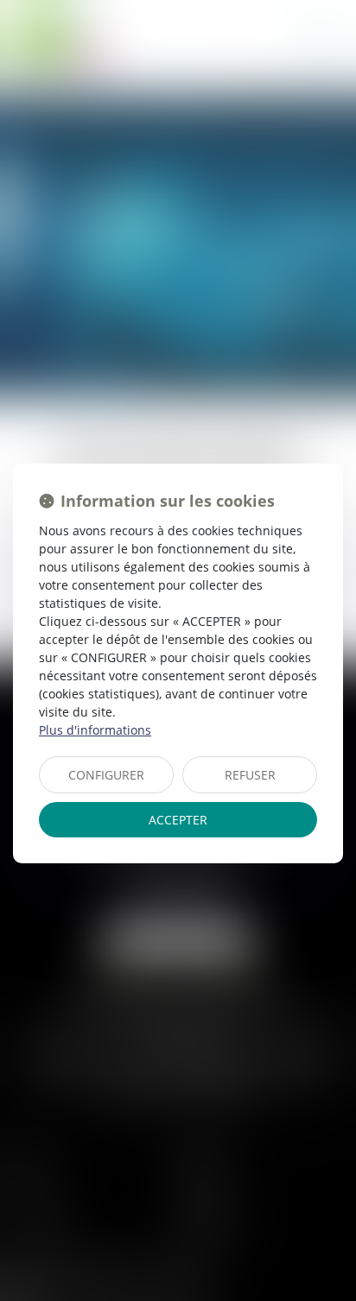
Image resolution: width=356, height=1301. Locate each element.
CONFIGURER (106, 775)
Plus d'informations (95, 730)
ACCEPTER (178, 820)
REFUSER (250, 775)
